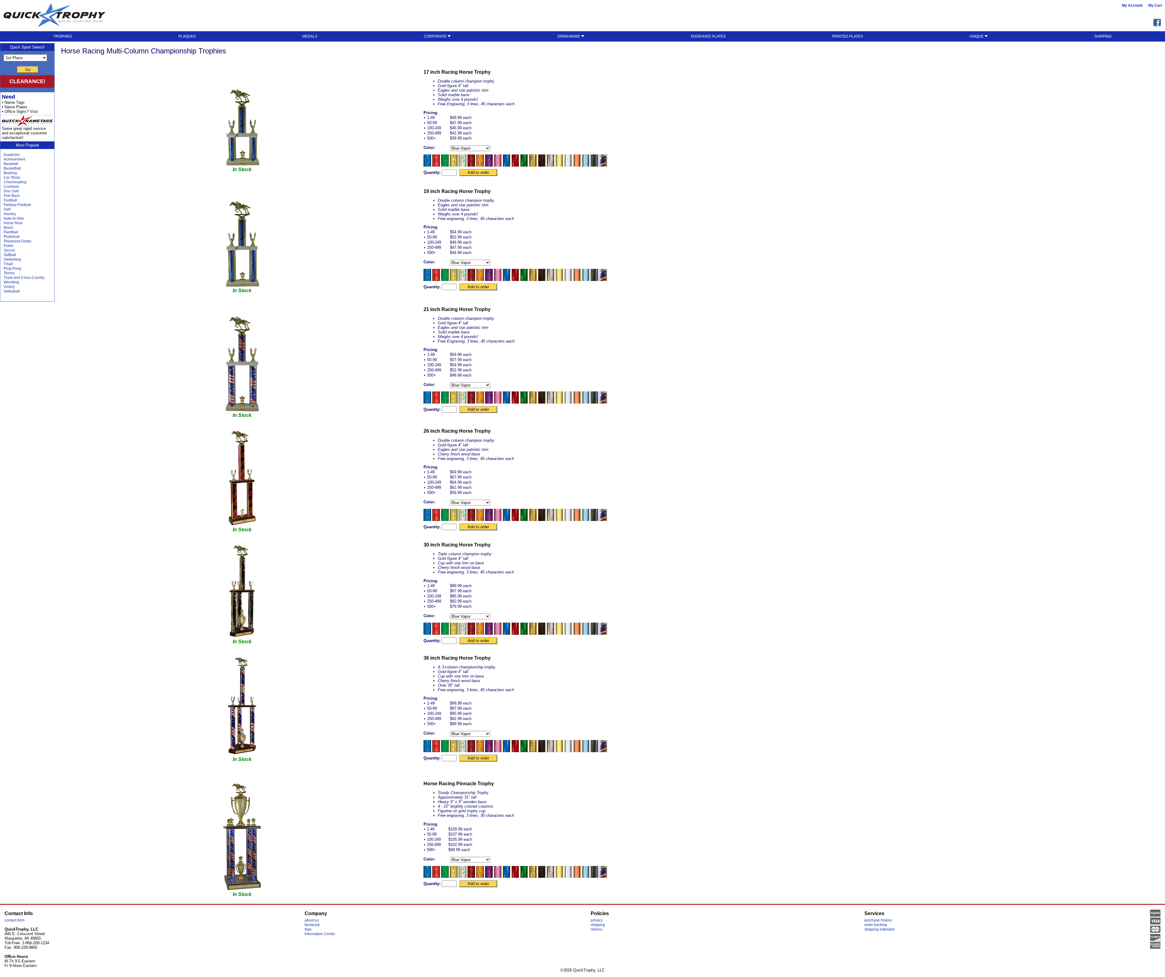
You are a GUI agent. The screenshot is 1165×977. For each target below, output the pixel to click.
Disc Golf (11, 191)
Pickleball (12, 237)
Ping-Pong (12, 268)
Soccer (9, 250)
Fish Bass (12, 196)
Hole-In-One (14, 218)
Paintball (11, 232)
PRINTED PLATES (847, 36)
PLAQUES (187, 36)
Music (8, 227)
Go (27, 69)
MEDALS (309, 36)
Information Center (320, 934)
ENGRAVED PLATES (708, 36)
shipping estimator (879, 929)
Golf (7, 209)
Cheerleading (15, 182)
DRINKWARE (569, 36)
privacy (597, 920)
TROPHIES (62, 36)
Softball (10, 255)
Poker (8, 246)
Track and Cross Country (24, 278)
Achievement (14, 159)
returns (596, 929)
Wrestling (11, 282)
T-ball (8, 264)
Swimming (12, 259)
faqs (308, 929)
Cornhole (11, 186)
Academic (12, 155)
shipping (598, 925)
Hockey (10, 214)
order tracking (875, 925)
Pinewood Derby (17, 241)
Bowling (10, 173)
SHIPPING (1103, 36)
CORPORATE (435, 36)
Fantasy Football (17, 205)
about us (312, 920)
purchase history (878, 920)
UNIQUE (976, 36)
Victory (9, 287)
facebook (312, 925)
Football (10, 200)
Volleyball (12, 291)
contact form (15, 920)
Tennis (9, 273)
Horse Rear (13, 223)
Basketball (12, 168)
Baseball (11, 164)
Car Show (12, 177)
